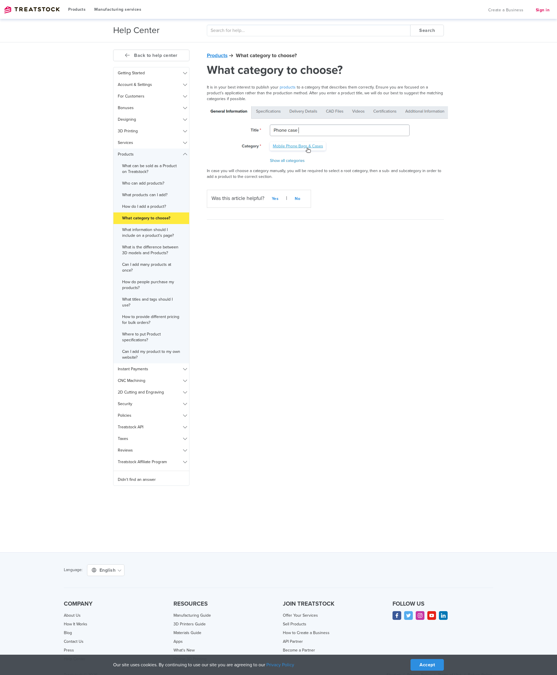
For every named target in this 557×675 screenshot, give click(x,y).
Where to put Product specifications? (141, 337)
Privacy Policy (280, 665)
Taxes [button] (123, 438)
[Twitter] (408, 615)
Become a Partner (299, 650)
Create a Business (506, 10)
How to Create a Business (306, 632)
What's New (184, 650)
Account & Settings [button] (135, 84)
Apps (178, 641)
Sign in (543, 10)
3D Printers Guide (189, 624)
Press (69, 650)
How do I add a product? (144, 206)
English (108, 570)
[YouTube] (431, 615)
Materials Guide (187, 632)
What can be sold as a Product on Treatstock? (149, 168)
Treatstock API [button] (130, 427)
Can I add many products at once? (146, 267)
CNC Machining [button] (131, 380)
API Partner (293, 641)
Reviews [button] (125, 450)
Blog (68, 632)
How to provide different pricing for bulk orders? (150, 319)
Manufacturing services (117, 9)
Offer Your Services (300, 615)
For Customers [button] (131, 96)
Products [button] (126, 154)
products (288, 87)
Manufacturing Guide (192, 615)
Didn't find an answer (137, 479)
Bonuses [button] (126, 107)
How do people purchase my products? (148, 284)
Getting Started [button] (131, 73)
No (297, 198)
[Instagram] (420, 615)
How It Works (75, 624)
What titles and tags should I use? (147, 302)
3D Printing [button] (128, 131)
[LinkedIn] (443, 615)
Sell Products (294, 624)
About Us (72, 615)
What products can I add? (144, 194)
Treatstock (31, 9)
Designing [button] (127, 119)
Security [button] (125, 403)
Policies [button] (124, 415)
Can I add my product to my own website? (151, 354)
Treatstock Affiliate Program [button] (142, 461)
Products (77, 9)
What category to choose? (146, 218)
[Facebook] (397, 615)
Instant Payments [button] (133, 369)
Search (427, 30)
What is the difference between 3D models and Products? (150, 250)
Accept (427, 665)
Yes (275, 198)
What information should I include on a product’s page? (148, 232)
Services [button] (125, 142)
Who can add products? (143, 183)
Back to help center (155, 55)
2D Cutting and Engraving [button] (141, 392)
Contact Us (74, 641)
